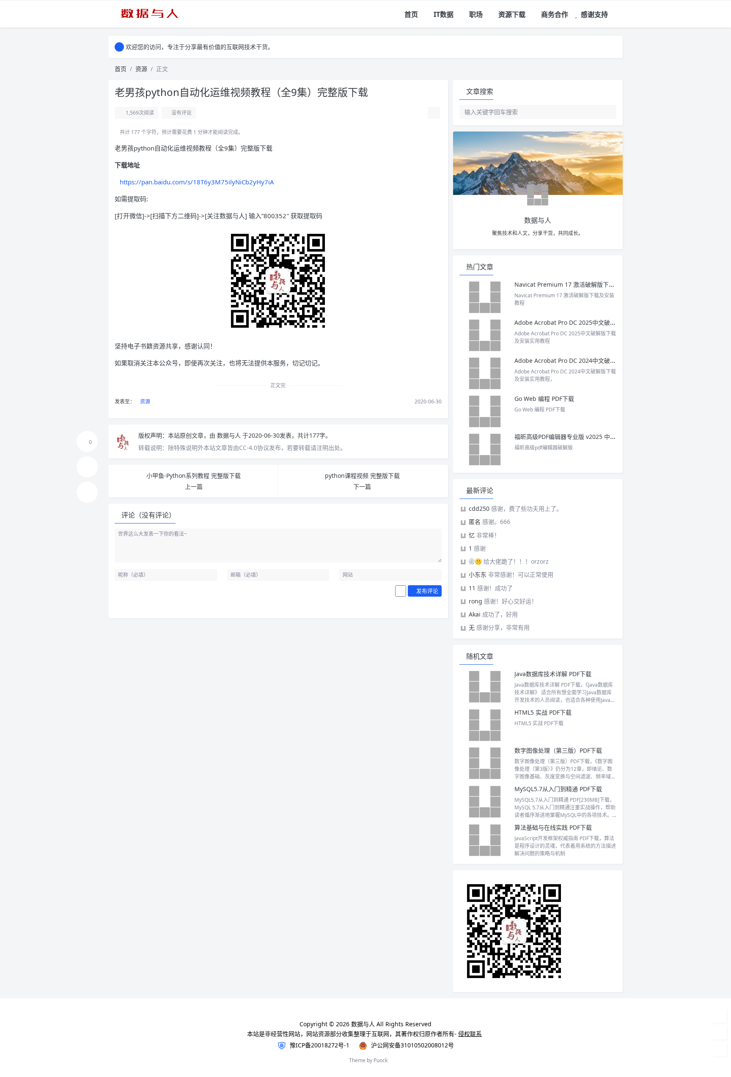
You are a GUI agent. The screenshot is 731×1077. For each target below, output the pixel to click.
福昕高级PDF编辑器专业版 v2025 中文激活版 (574, 437)
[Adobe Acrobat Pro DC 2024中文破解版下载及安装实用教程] (484, 373)
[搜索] (617, 14)
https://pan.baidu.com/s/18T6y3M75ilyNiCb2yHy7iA (197, 182)
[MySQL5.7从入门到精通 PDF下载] (484, 802)
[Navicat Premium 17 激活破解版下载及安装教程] (484, 297)
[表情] (400, 591)
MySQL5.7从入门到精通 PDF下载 (558, 789)
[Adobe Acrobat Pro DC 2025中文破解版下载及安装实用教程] (484, 335)
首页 (120, 69)
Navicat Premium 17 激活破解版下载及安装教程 (580, 284)
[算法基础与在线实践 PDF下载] (484, 840)
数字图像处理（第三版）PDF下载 (558, 750)
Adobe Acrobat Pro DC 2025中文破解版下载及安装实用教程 (594, 322)
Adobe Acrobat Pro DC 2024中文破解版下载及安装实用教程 (594, 360)
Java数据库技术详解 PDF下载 (552, 674)
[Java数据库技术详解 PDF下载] (484, 687)
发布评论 (426, 591)
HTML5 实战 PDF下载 (543, 712)
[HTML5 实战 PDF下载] (484, 725)
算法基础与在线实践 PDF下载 (553, 827)
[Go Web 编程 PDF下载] (484, 411)
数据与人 (229, 435)
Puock (380, 1060)
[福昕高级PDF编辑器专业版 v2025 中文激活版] (484, 449)
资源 (141, 69)
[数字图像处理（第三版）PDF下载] (484, 763)
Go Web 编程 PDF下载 (544, 399)
